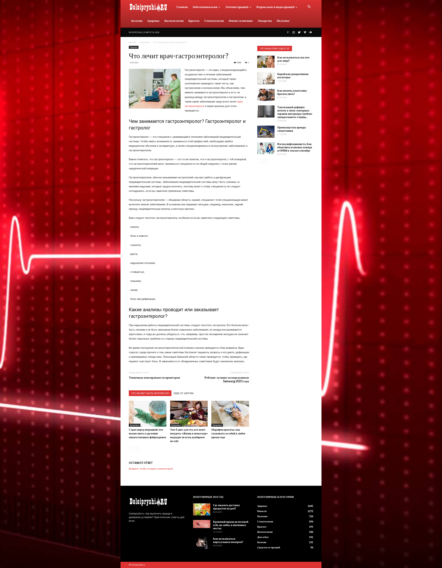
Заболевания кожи (205, 7)
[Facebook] (287, 32)
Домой (132, 42)
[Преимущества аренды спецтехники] (266, 132)
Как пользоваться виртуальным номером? (228, 540)
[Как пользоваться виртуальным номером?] (201, 543)
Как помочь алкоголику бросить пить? (292, 92)
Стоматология (214, 20)
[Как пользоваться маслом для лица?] (266, 62)
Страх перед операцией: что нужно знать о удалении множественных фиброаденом (147, 433)
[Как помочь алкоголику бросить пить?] (266, 95)
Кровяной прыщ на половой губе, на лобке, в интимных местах (230, 525)
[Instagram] (293, 32)
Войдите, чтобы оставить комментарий (151, 468)
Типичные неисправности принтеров (154, 377)
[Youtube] (310, 32)
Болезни (136, 20)
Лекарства (265, 20)
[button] (309, 7)
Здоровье (153, 20)
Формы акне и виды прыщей (275, 7)
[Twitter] (299, 32)
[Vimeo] (305, 32)
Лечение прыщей (236, 7)
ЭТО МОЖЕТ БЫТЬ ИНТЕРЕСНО (150, 393)
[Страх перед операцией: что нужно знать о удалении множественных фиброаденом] (147, 414)
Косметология (174, 20)
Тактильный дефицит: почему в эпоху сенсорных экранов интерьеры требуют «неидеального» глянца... (294, 112)
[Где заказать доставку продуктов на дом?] (201, 509)
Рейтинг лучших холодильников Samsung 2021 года (226, 379)
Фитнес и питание (241, 20)
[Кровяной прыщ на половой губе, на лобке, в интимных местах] (201, 524)
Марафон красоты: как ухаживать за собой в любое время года (228, 433)
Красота (193, 20)
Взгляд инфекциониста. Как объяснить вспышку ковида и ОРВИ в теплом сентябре (294, 147)
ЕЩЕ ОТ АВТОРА (184, 393)
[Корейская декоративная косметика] (266, 78)
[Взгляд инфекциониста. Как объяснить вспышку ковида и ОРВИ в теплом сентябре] (266, 148)
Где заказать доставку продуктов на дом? (226, 506)
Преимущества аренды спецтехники (291, 129)
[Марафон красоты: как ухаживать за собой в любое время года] (230, 414)
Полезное (283, 20)
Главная (182, 7)
